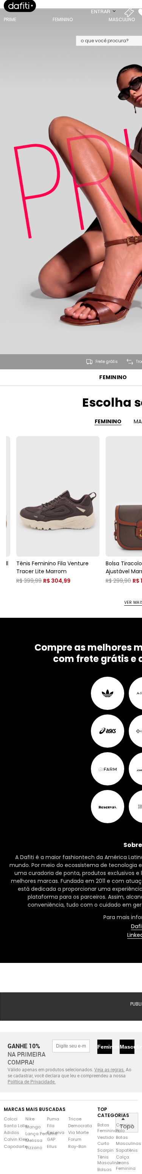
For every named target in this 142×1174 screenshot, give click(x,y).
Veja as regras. (109, 1081)
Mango (33, 1139)
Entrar (101, 18)
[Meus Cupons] (131, 19)
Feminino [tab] (108, 433)
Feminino (113, 389)
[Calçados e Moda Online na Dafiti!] (20, 13)
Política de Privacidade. (32, 1093)
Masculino (127, 1058)
